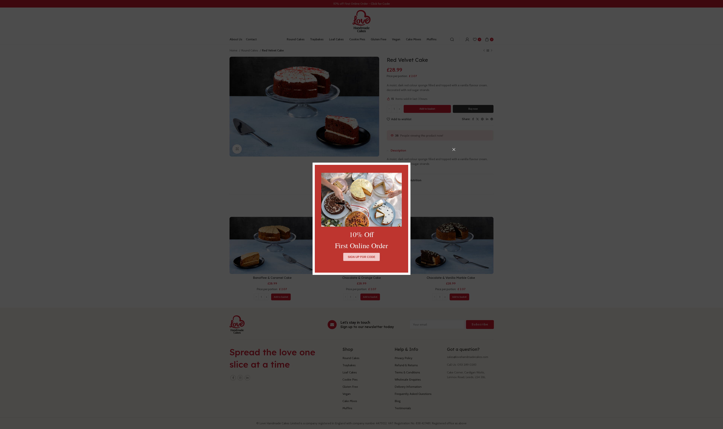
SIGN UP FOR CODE (361, 256)
